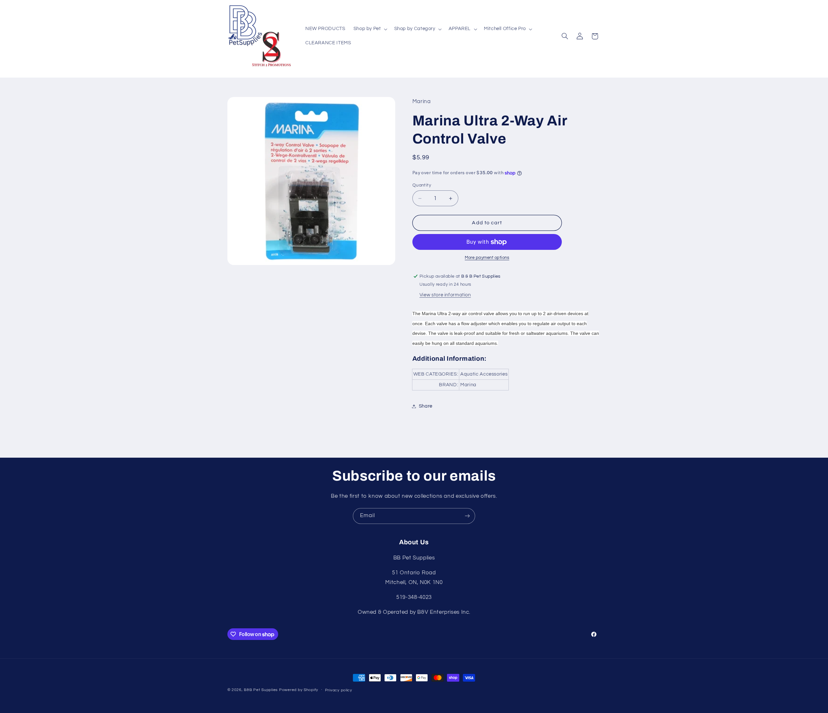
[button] (369, 29)
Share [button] (425, 406)
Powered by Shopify (298, 690)
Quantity (421, 185)
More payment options (487, 258)
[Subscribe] (467, 516)
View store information (445, 295)
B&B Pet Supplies (261, 690)
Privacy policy (338, 690)
